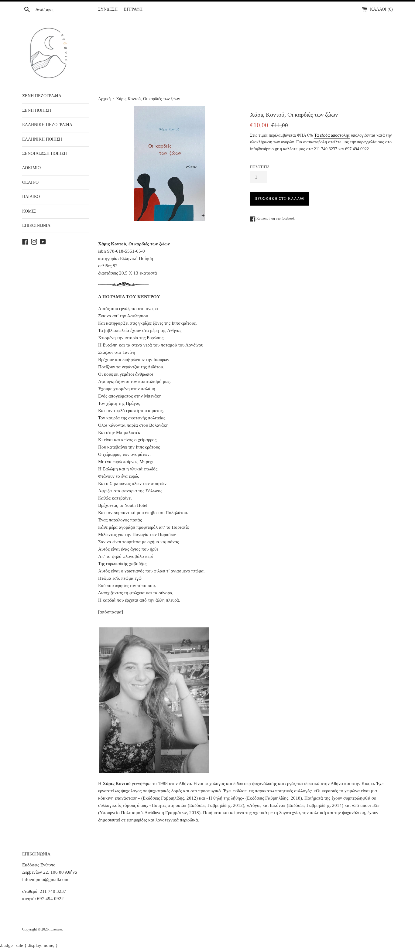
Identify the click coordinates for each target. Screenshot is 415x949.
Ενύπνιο (56, 929)
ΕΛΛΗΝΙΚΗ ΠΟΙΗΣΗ (42, 139)
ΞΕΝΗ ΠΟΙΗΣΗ (36, 110)
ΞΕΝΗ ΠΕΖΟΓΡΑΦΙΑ (41, 96)
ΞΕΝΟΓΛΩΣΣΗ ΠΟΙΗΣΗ (44, 153)
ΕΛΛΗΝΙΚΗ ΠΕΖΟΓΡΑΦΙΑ (47, 124)
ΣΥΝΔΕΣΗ (108, 9)
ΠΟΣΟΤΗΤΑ (260, 167)
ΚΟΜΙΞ (29, 211)
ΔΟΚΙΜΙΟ (31, 168)
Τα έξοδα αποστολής (332, 135)
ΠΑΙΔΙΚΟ (31, 196)
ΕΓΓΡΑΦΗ (133, 9)
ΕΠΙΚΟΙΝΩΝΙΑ (36, 225)
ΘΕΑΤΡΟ (30, 182)
